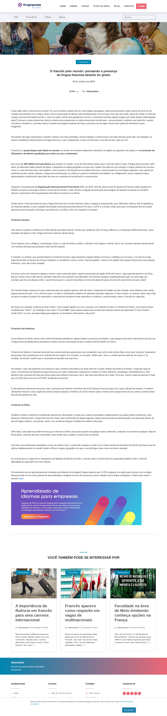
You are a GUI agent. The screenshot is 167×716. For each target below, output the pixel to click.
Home (63, 6)
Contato (129, 6)
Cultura (47, 17)
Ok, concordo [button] (129, 710)
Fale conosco (94, 693)
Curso (85, 6)
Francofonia (31, 17)
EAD (16, 17)
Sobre (73, 6)
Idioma (62, 17)
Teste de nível (101, 6)
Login (141, 6)
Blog (117, 6)
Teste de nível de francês (61, 693)
